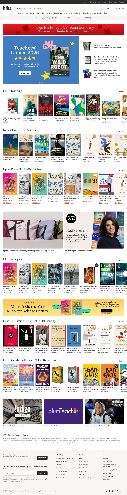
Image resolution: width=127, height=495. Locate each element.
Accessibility (107, 480)
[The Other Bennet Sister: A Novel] (26, 145)
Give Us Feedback (61, 471)
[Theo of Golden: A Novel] (90, 145)
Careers (105, 458)
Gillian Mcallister (59, 120)
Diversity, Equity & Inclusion (111, 470)
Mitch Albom (55, 352)
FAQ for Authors (60, 474)
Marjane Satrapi (8, 352)
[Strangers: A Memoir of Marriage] (105, 145)
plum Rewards (102, 2)
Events (85, 2)
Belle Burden (102, 161)
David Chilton (103, 200)
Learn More (42, 458)
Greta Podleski (68, 200)
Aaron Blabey (87, 391)
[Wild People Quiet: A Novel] (42, 145)
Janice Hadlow (23, 161)
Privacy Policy (29, 491)
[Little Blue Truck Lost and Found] (111, 105)
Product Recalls (108, 476)
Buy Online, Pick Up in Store (87, 478)
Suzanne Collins (40, 391)
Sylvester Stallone (69, 290)
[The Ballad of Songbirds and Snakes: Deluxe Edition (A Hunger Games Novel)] (58, 375)
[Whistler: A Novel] (10, 145)
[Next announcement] (99, 18)
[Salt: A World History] (26, 336)
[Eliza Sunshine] (77, 105)
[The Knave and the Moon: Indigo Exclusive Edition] (55, 274)
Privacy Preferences (41, 491)
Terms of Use (53, 491)
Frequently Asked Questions (64, 458)
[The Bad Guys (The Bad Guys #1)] (110, 375)
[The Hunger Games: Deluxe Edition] (74, 375)
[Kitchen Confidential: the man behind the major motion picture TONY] (42, 336)
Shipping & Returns (61, 461)
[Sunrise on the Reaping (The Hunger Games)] (43, 375)
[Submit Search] (17, 8)
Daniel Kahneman (103, 352)
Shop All (121, 92)
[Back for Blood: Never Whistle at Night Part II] (93, 105)
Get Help (58, 465)
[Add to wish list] (19, 114)
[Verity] (45, 105)
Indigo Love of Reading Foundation (110, 465)
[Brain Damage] (30, 105)
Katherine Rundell (85, 290)
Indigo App (82, 471)
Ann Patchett (7, 159)
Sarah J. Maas (7, 200)
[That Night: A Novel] (61, 105)
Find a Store (59, 468)
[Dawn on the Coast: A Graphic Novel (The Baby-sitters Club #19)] (26, 375)
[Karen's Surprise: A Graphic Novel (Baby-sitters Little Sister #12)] (10, 375)
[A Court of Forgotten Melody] (39, 184)
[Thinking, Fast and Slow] (105, 336)
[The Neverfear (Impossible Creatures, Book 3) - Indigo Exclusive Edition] (89, 274)
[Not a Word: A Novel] (107, 274)
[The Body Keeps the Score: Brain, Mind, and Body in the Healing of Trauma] (74, 336)
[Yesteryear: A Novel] (90, 184)
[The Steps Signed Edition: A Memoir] (71, 274)
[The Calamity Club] (73, 145)
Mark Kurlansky (24, 350)
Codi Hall (6, 122)
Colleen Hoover (43, 120)
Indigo (10, 491)
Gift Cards (93, 2)
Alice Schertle (106, 122)
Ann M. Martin (7, 391)
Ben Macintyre (87, 352)
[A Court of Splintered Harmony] (10, 184)
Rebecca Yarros (24, 200)
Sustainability (107, 473)
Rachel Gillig (51, 290)
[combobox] (59, 8)
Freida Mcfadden (28, 120)
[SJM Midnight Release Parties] (63, 307)
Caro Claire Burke (88, 199)
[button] (23, 14)
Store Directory (84, 468)
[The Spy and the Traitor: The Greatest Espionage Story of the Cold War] (90, 336)
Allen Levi (86, 161)
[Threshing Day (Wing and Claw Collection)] (25, 184)
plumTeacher (83, 465)
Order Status (113, 2)
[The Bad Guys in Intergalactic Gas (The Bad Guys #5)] (91, 375)
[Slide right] (76, 60)
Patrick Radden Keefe (57, 161)
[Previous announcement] (28, 18)
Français (121, 2)
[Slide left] (6, 60)
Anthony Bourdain (40, 352)
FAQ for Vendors (60, 478)
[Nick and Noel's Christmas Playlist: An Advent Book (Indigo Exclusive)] (12, 105)
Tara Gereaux (39, 161)
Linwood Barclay (105, 288)
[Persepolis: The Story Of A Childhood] (10, 336)
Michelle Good (74, 120)
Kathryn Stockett (71, 159)
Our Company (107, 461)
